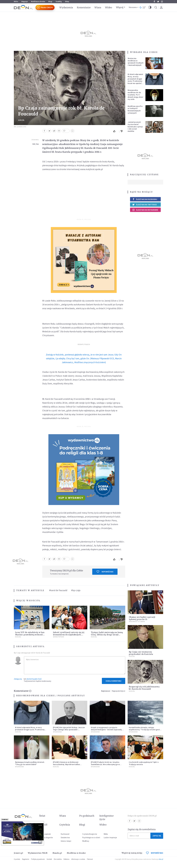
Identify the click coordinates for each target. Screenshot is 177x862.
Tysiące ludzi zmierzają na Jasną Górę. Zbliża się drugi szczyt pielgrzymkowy (107, 634)
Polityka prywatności (38, 859)
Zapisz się (157, 836)
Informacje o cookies (78, 859)
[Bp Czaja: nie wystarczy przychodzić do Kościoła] (145, 637)
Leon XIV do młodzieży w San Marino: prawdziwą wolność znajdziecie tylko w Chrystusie (30, 634)
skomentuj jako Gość (34, 679)
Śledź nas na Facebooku (146, 199)
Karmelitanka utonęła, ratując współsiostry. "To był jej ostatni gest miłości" (144, 729)
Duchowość (65, 834)
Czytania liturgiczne (89, 834)
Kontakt (49, 859)
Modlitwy (85, 841)
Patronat (90, 859)
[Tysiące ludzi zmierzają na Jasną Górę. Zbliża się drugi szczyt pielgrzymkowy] (107, 617)
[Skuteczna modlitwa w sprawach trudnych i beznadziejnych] (154, 63)
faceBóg (59, 1)
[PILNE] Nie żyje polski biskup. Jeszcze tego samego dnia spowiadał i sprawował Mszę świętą (69, 729)
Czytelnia (64, 824)
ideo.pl (161, 859)
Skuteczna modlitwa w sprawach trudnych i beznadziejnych (135, 61)
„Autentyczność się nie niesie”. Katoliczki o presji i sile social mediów (135, 126)
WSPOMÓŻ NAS (157, 853)
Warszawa (133, 7)
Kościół (21, 120)
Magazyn (24, 1)
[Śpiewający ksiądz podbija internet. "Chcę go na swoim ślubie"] (31, 747)
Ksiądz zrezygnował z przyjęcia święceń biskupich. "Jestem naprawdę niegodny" (106, 729)
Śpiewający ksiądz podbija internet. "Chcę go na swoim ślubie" (30, 763)
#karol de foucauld (58, 590)
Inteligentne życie (106, 817)
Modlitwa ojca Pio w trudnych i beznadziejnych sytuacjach (135, 109)
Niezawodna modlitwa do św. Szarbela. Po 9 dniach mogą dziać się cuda (135, 94)
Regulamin (25, 859)
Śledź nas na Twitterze (146, 204)
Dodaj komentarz (113, 681)
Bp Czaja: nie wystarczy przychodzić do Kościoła (141, 653)
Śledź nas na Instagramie (147, 210)
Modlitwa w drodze (38, 1)
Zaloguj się (18, 679)
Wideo (108, 7)
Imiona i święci (66, 841)
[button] (150, 7)
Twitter (158, 1)
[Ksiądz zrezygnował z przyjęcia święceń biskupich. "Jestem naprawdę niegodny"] (107, 712)
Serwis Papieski (58, 637)
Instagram (162, 1)
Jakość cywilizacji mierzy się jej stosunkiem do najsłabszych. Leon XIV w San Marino (68, 634)
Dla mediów (58, 859)
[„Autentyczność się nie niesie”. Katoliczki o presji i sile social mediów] (154, 127)
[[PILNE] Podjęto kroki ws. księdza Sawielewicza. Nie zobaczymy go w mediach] (107, 747)
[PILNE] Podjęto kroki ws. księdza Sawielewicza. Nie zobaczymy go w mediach (105, 764)
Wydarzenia (66, 7)
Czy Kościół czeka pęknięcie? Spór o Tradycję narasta (144, 763)
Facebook (154, 1)
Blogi (50, 1)
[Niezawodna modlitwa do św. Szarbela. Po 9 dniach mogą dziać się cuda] (154, 95)
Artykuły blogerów (46, 837)
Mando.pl (57, 853)
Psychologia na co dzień (91, 837)
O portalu (17, 859)
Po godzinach (86, 815)
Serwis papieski (45, 834)
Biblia (16, 1)
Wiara (97, 7)
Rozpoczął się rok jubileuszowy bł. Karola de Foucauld (144, 688)
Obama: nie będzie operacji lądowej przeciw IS (142, 618)
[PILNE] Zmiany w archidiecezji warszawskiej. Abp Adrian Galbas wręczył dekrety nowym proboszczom (69, 764)
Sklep (67, 1)
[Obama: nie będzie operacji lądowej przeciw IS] (145, 602)
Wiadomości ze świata (137, 622)
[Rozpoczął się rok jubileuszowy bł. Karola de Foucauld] (145, 672)
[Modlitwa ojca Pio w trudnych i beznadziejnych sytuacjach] (154, 111)
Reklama (66, 859)
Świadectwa (65, 837)
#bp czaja (75, 590)
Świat (42, 815)
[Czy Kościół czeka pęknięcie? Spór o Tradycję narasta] (145, 747)
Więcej (119, 7)
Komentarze (84, 7)
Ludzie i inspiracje (110, 837)
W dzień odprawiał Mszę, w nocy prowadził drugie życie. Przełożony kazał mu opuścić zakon (135, 80)
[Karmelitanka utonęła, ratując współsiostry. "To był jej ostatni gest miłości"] (145, 712)
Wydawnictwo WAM (38, 853)
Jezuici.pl (18, 853)
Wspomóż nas (107, 572)
